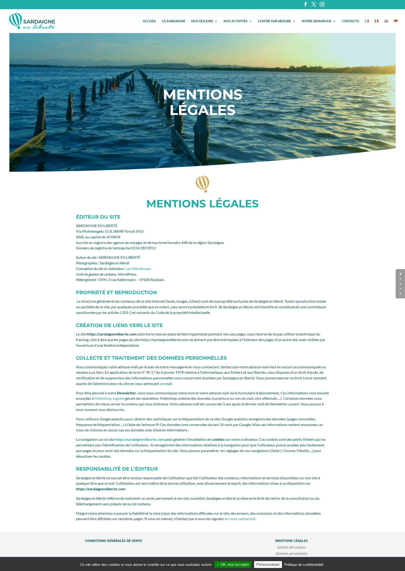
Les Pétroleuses (138, 268)
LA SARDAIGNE (173, 21)
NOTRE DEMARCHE (316, 21)
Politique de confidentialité (303, 565)
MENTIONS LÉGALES (291, 540)
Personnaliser (268, 565)
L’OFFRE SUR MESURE (274, 21)
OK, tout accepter (234, 565)
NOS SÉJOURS (202, 21)
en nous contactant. (240, 518)
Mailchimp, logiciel (109, 398)
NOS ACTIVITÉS (236, 21)
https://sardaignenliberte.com (139, 439)
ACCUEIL (149, 21)
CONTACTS (350, 21)
